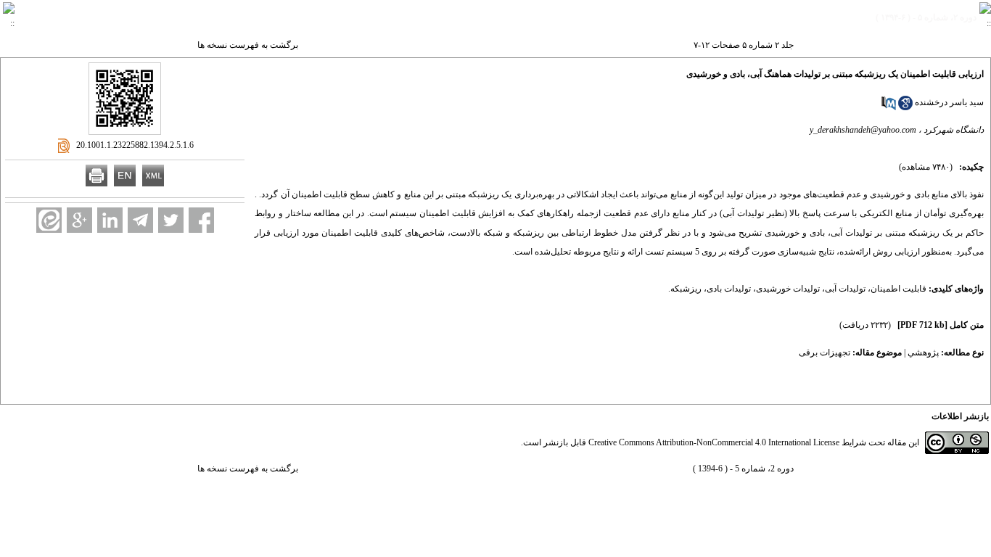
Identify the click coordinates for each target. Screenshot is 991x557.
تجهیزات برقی (824, 352)
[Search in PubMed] (888, 107)
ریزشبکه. (685, 289)
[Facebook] (201, 220)
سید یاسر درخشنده (949, 102)
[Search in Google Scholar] (905, 107)
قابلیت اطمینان (898, 289)
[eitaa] (49, 220)
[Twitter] (171, 220)
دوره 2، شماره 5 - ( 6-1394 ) (743, 468)
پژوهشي (923, 352)
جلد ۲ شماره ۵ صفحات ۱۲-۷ (744, 45)
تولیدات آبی (845, 289)
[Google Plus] (79, 220)
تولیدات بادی (729, 289)
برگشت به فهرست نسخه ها (247, 45)
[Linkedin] (110, 220)
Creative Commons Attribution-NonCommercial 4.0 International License (713, 442)
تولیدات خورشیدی (788, 289)
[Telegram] (140, 220)
